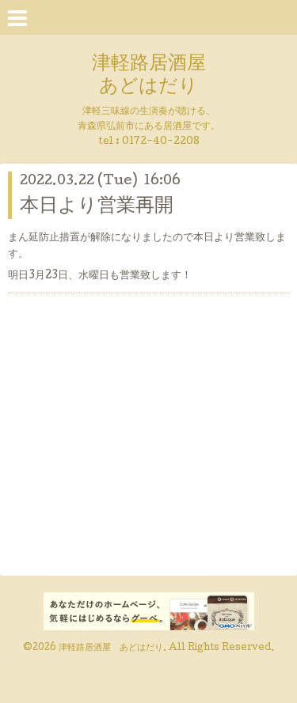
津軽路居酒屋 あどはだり (149, 76)
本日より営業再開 (96, 206)
